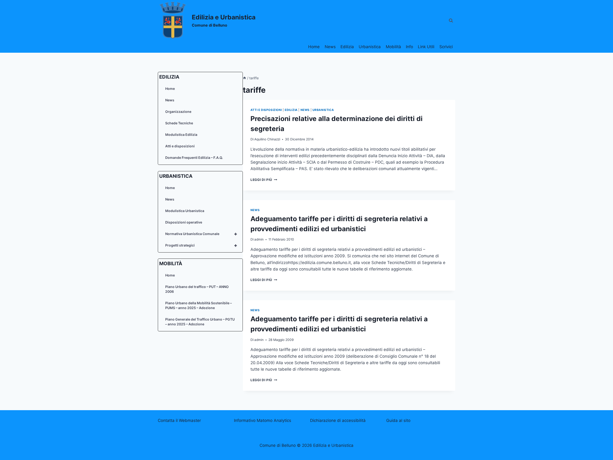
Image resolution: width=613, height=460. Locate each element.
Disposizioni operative (183, 222)
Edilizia (347, 46)
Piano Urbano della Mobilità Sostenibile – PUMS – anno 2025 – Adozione (198, 305)
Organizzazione (178, 111)
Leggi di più (263, 180)
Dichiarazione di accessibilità (338, 420)
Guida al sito (398, 420)
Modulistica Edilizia (181, 134)
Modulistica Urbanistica (184, 210)
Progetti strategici (201, 245)
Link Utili (426, 46)
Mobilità (393, 46)
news (305, 110)
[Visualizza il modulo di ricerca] (451, 20)
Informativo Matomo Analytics (262, 420)
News (330, 46)
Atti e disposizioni (266, 110)
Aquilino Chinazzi (267, 139)
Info (409, 46)
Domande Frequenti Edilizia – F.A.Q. (194, 157)
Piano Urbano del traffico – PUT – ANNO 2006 (197, 289)
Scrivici (446, 46)
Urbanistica (370, 46)
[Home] (244, 78)
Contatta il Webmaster (179, 420)
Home (314, 46)
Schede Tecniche (179, 123)
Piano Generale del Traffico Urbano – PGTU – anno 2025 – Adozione (200, 321)
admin (259, 239)
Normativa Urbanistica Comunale (201, 233)
